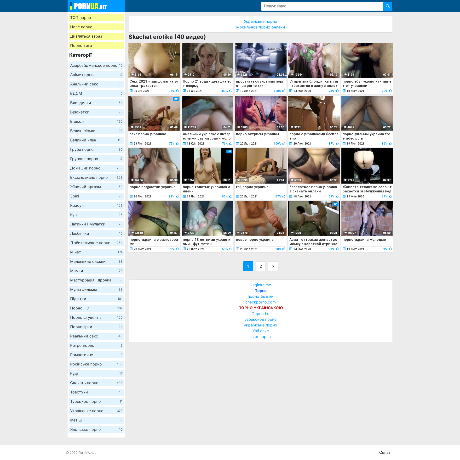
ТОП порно (80, 17)
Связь (385, 452)
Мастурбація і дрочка (96, 280)
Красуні (96, 205)
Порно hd (261, 313)
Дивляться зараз (86, 36)
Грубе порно (96, 149)
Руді (96, 373)
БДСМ (96, 93)
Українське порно (96, 410)
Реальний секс (96, 336)
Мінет (96, 252)
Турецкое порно (96, 401)
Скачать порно (96, 382)
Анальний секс (96, 84)
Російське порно (96, 364)
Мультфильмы (96, 289)
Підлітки (96, 298)
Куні (96, 214)
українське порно (260, 325)
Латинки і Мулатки (96, 224)
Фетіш (96, 420)
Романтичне (96, 354)
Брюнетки (96, 112)
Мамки (96, 270)
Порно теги (81, 45)
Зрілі (96, 196)
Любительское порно (96, 242)
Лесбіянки (96, 233)
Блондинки (96, 102)
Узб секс (261, 330)
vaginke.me (260, 284)
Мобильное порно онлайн (260, 27)
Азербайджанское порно (96, 65)
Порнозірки (96, 326)
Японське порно (96, 429)
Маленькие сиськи (96, 261)
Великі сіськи (96, 130)
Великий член (96, 140)
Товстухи (96, 392)
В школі (96, 121)
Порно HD (96, 308)
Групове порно (96, 158)
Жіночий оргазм (96, 186)
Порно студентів (96, 317)
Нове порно (81, 26)
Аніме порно (96, 74)
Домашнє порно (96, 168)
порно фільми (261, 296)
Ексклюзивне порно (96, 177)
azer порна (260, 336)
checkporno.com (260, 302)
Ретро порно (96, 345)
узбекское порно (261, 319)
